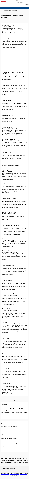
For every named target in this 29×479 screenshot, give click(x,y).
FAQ (21, 473)
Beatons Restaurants (9, 212)
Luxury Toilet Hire (5, 406)
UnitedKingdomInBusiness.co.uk (10, 468)
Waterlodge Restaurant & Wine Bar (13, 85)
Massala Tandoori (8, 294)
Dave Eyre (5, 338)
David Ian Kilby (7, 152)
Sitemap (13, 475)
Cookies (7, 473)
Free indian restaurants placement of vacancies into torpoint (13, 460)
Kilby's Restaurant (8, 114)
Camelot (5, 239)
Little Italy (5, 170)
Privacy (3, 473)
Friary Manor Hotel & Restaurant (12, 72)
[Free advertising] (3, 1)
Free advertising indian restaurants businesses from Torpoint (14, 458)
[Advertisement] (14, 60)
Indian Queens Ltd (8, 127)
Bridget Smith (6, 309)
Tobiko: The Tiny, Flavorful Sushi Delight (9, 438)
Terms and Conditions (14, 473)
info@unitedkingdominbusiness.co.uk (11, 470)
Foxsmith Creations (8, 139)
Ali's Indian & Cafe (8, 25)
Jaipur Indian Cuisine (9, 198)
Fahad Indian (6, 38)
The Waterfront (7, 280)
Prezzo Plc (5, 368)
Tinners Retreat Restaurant (11, 225)
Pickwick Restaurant (8, 183)
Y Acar (4, 353)
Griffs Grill (5, 250)
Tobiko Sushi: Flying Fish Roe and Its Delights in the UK (9, 426)
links (17, 475)
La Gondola (6, 383)
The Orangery (6, 100)
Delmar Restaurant (8, 265)
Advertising (24, 473)
